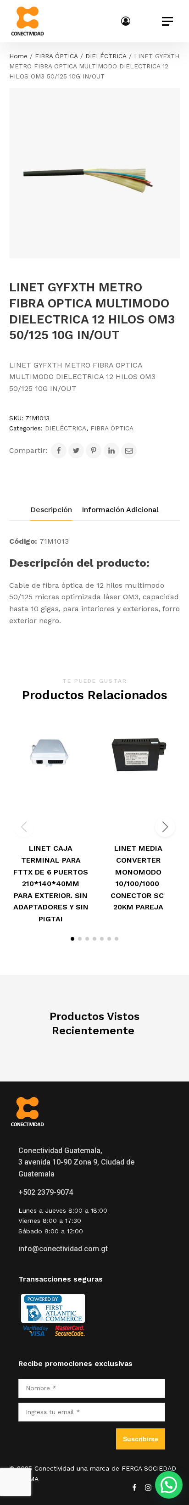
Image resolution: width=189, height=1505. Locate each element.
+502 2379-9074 (45, 1192)
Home (18, 56)
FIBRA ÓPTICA (56, 56)
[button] (72, 939)
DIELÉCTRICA (106, 56)
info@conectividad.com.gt (63, 1248)
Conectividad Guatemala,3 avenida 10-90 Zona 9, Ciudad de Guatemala (76, 1162)
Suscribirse (140, 1439)
